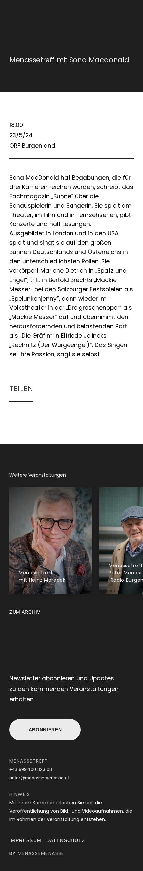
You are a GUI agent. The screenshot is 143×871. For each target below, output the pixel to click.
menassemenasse (41, 853)
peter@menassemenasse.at (39, 777)
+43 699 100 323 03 (30, 769)
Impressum (25, 840)
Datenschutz (65, 840)
